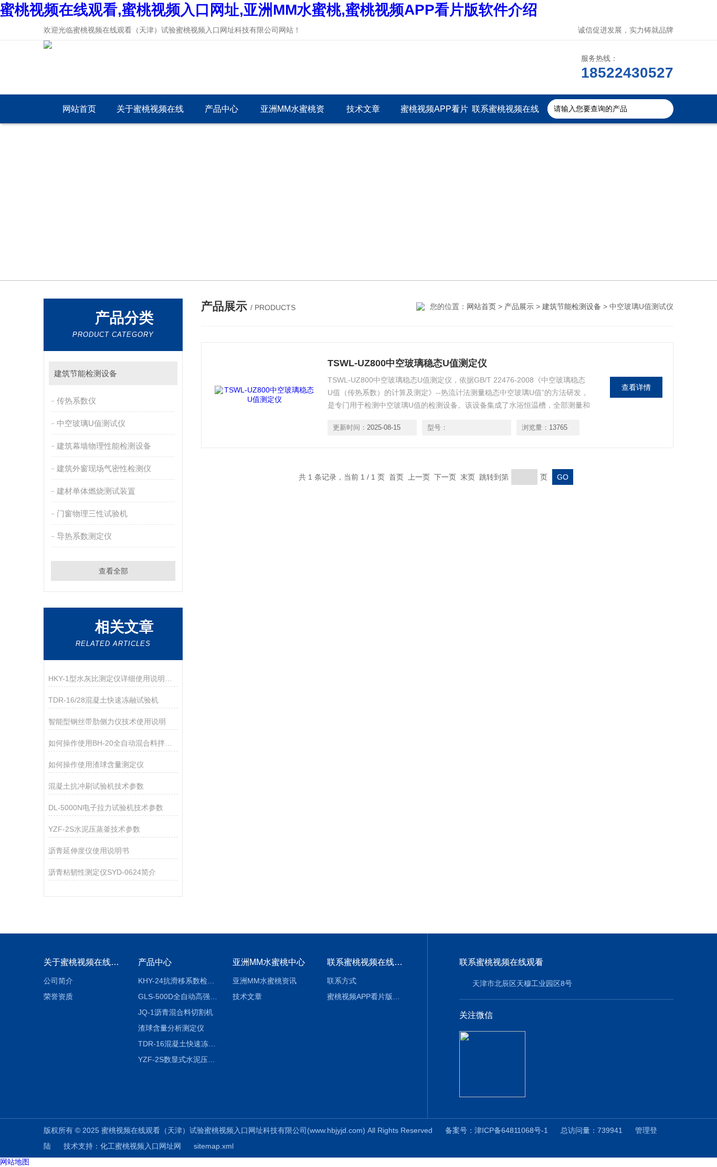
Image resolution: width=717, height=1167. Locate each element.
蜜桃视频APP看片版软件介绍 (434, 113)
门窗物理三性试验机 (92, 513)
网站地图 (14, 1162)
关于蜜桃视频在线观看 (150, 113)
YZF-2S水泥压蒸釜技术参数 (94, 829)
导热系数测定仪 (84, 536)
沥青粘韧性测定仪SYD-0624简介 (102, 872)
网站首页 (79, 108)
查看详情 (636, 387)
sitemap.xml (214, 1146)
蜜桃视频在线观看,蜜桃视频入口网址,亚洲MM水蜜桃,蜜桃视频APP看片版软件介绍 (268, 10)
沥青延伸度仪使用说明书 (88, 850)
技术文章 (363, 108)
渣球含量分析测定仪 (171, 1028)
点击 (164, 373)
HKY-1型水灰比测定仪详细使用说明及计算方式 (113, 678)
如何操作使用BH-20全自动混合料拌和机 (113, 743)
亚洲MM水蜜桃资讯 (292, 113)
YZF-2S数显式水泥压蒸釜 (177, 1059)
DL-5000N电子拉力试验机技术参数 (105, 807)
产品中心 (221, 108)
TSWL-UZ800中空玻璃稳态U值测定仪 (407, 363)
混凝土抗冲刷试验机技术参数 (96, 786)
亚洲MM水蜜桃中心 (269, 962)
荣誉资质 (58, 996)
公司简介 (58, 981)
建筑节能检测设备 (85, 373)
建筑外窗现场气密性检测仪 (104, 468)
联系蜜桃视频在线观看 (505, 113)
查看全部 (113, 571)
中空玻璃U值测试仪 (91, 423)
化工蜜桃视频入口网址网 (140, 1146)
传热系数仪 (76, 400)
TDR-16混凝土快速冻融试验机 (177, 1043)
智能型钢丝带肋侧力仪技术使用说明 (107, 721)
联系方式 (341, 981)
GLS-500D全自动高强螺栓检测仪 (177, 996)
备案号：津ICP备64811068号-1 (496, 1130)
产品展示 (519, 306)
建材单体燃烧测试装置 (96, 490)
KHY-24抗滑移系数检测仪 (177, 981)
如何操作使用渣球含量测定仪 (96, 764)
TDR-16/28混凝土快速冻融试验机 (103, 700)
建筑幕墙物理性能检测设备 (104, 445)
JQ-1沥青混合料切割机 (175, 1012)
